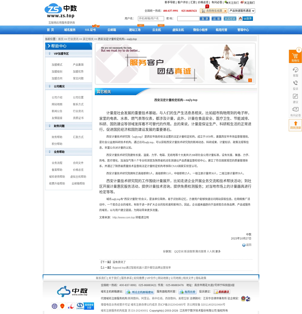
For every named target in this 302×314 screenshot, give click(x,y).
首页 (60, 39)
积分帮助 (57, 144)
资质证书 (78, 118)
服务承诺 (126, 278)
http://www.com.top (124, 217)
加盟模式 (57, 64)
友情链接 (57, 118)
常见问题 (78, 78)
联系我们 (101, 278)
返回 (248, 245)
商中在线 (157, 298)
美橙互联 (183, 298)
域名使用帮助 (57, 176)
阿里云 (145, 298)
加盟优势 (78, 71)
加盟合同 (57, 78)
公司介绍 (57, 97)
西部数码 (170, 298)
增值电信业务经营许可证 (115, 304)
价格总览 (78, 169)
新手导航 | (171, 2)
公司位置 (78, 97)
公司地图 (175, 278)
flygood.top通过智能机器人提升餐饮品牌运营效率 (142, 267)
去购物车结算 (213, 10)
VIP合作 (151, 278)
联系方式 (78, 104)
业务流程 (57, 163)
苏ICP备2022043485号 (172, 304)
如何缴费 (139, 278)
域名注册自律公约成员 (144, 304)
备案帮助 (57, 169)
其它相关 (88, 39)
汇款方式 (78, 137)
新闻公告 (57, 111)
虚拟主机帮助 (78, 176)
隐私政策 (201, 278)
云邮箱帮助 (78, 183)
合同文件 (78, 163)
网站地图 (57, 104)
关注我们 (249, 2)
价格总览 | (204, 2)
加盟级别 (57, 71)
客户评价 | (183, 2)
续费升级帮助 (57, 183)
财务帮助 (57, 137)
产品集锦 (78, 64)
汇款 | (193, 2)
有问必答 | (218, 2)
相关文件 (188, 278)
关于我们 (114, 278)
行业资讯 (73, 39)
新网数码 (133, 298)
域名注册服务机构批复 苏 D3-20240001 (124, 310)
